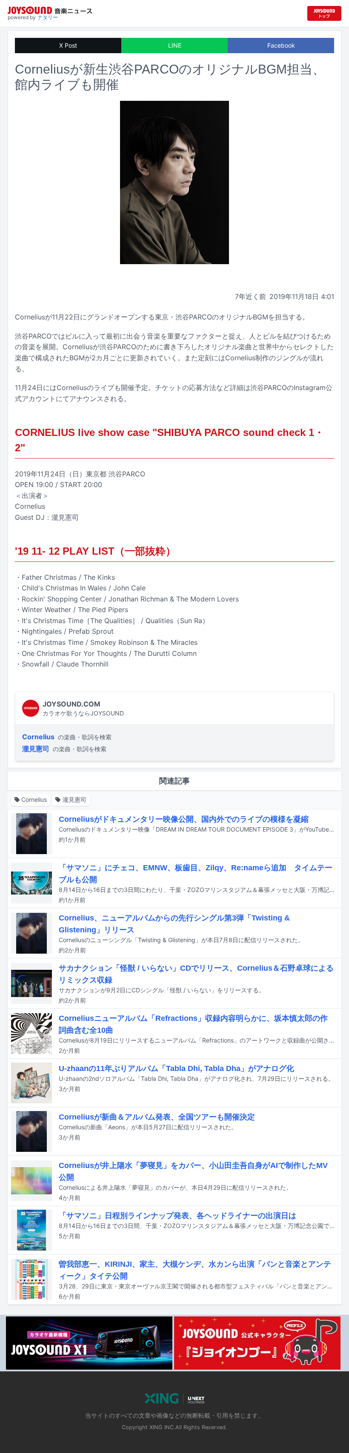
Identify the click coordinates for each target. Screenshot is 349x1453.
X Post (68, 45)
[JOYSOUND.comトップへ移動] (324, 13)
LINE (174, 45)
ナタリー (47, 17)
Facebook (281, 45)
